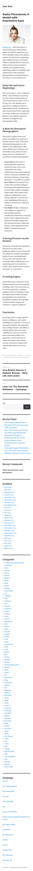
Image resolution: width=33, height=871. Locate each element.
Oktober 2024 (9, 530)
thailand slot (7, 850)
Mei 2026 (7, 490)
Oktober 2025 (9, 502)
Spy (5, 741)
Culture (7, 619)
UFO (6, 754)
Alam (6, 568)
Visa (5, 759)
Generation (8, 644)
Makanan (7, 690)
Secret (6, 731)
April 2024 (8, 546)
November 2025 (10, 500)
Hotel (6, 670)
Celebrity (27, 355)
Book (6, 583)
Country (7, 614)
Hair (6, 654)
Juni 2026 (7, 487)
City (5, 603)
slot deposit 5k (8, 835)
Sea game (7, 728)
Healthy (7, 660)
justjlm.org (7, 47)
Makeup (7, 693)
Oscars (6, 705)
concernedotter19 (10, 355)
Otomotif (7, 708)
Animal (7, 570)
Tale (6, 746)
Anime (6, 573)
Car (5, 593)
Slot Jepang (8, 736)
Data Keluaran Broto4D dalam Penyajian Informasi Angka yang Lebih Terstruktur (16, 425)
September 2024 (10, 533)
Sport (6, 739)
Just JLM (7, 6)
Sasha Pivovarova (24, 357)
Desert (6, 626)
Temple (7, 749)
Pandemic (8, 711)
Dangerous (8, 621)
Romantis (7, 721)
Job (5, 675)
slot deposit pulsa (9, 824)
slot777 (5, 781)
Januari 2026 (9, 495)
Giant (6, 647)
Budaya (7, 588)
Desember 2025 (10, 497)
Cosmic (7, 611)
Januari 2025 (9, 523)
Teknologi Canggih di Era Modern (16, 448)
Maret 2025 (8, 518)
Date (6, 624)
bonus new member (10, 812)
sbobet (5, 840)
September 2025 (10, 505)
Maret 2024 (8, 548)
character (7, 601)
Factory (7, 631)
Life (5, 688)
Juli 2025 (7, 507)
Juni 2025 (7, 510)
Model (16, 357)
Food (6, 639)
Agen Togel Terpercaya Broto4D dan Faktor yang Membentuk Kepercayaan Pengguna (16, 432)
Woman (7, 762)
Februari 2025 (9, 520)
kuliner (7, 685)
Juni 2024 (7, 541)
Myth (6, 700)
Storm (6, 744)
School (6, 726)
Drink (6, 629)
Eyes (12, 357)
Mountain (8, 695)
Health (6, 657)
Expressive (7, 357)
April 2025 (8, 515)
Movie (6, 698)
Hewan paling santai (11, 665)
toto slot (6, 796)
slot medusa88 (8, 801)
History (7, 667)
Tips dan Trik (9, 751)
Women (7, 764)
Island (6, 672)
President (7, 713)
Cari (4, 403)
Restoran (7, 718)
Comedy (7, 606)
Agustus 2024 (9, 535)
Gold (6, 649)
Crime (6, 616)
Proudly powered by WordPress (18, 867)
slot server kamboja (10, 786)
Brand (6, 586)
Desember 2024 (10, 525)
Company (7, 609)
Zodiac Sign (8, 767)
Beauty (6, 578)
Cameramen (8, 591)
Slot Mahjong (7, 855)
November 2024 (10, 528)
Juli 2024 (7, 538)
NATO (6, 703)
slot (4, 807)
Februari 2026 (9, 492)
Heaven (7, 662)
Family (6, 634)
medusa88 (6, 829)
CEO (5, 598)
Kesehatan (8, 677)
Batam (6, 575)
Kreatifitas (8, 682)
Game (6, 642)
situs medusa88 (8, 791)
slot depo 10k (7, 860)
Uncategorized (9, 756)
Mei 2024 (7, 543)
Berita (6, 580)
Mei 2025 (7, 513)
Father (6, 637)
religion (7, 716)
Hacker (7, 652)
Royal (6, 723)
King (6, 680)
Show (6, 733)
